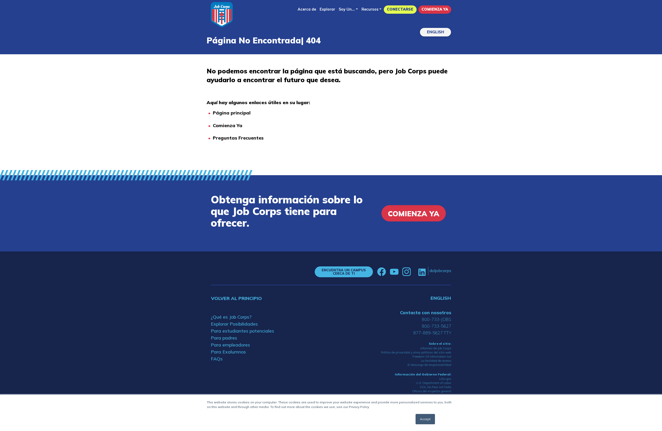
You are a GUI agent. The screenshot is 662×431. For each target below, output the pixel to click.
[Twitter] (414, 271)
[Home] (222, 14)
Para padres (224, 338)
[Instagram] (406, 272)
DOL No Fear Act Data (435, 387)
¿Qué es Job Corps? (231, 317)
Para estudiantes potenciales (242, 331)
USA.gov (445, 379)
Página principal (232, 113)
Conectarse (400, 9)
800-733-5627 (436, 326)
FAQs (217, 359)
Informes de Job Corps (435, 348)
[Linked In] (422, 271)
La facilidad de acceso (436, 361)
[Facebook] (381, 272)
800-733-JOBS (436, 319)
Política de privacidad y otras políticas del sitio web (416, 352)
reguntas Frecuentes (240, 138)
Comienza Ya (435, 9)
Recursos (370, 9)
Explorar (327, 9)
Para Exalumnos (228, 352)
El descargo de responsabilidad (429, 365)
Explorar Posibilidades (234, 324)
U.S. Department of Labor (433, 383)
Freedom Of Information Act (431, 356)
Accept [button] (425, 419)
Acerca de (307, 9)
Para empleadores (230, 345)
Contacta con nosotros (425, 312)
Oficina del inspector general (431, 391)
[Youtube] (394, 272)
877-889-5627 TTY (432, 332)
